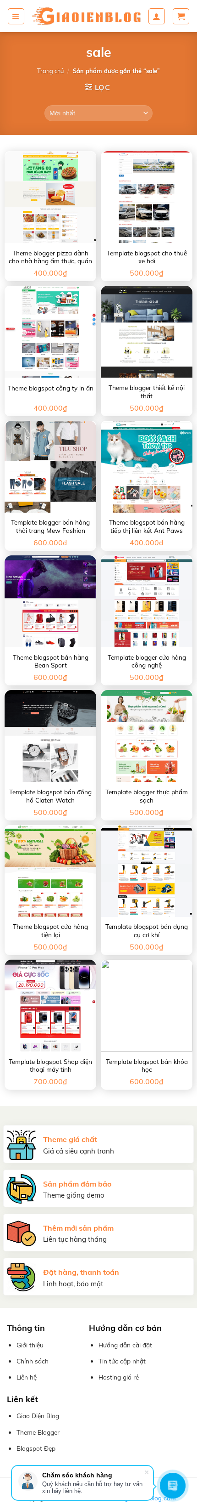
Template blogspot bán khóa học (147, 1066)
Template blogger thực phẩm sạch (146, 796)
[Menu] (16, 16)
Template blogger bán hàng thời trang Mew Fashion (50, 526)
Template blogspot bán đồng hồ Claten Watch (50, 796)
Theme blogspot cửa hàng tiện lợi (50, 930)
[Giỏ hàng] (181, 16)
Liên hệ (26, 1377)
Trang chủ (50, 70)
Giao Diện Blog (37, 1416)
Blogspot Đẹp (35, 1448)
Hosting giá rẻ (118, 1377)
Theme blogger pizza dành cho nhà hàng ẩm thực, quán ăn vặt (50, 261)
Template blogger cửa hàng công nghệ (147, 661)
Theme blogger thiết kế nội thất (147, 392)
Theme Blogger (38, 1432)
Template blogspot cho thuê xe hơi (147, 257)
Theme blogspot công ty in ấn (50, 388)
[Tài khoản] (156, 16)
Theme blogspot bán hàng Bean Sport (50, 661)
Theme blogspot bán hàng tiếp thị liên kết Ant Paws (147, 526)
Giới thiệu (30, 1345)
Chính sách (32, 1361)
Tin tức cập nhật (122, 1361)
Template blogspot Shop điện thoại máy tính (50, 1066)
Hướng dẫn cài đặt (125, 1345)
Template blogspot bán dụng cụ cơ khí (146, 930)
